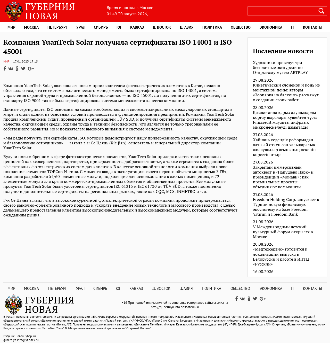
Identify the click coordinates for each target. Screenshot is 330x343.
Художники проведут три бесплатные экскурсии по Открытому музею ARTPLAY (280, 67)
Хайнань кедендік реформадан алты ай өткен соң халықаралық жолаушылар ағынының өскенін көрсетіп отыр (284, 147)
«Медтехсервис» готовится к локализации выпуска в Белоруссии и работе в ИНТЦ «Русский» (281, 257)
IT (292, 27)
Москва (31, 27)
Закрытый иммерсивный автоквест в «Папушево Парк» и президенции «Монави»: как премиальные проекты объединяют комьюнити (283, 177)
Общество (241, 27)
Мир (11, 27)
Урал (80, 27)
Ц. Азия (187, 27)
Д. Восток (162, 27)
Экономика (271, 27)
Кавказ (137, 27)
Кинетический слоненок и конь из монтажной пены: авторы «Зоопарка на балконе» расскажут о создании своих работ (286, 93)
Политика (212, 27)
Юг (119, 27)
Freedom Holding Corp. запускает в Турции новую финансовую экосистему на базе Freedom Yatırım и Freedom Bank (286, 207)
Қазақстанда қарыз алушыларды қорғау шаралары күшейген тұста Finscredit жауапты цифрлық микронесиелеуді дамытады (285, 120)
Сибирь (101, 27)
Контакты (312, 27)
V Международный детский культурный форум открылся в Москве (283, 231)
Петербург (57, 27)
